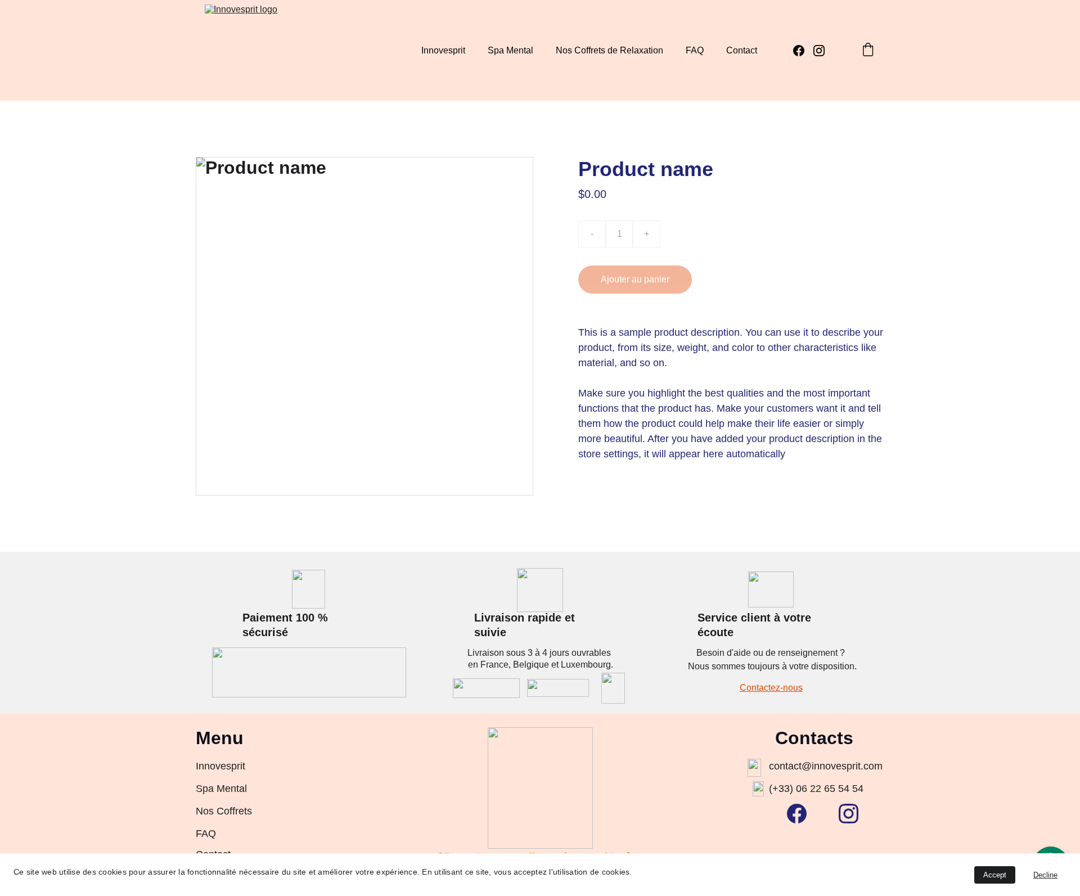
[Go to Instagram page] (819, 50)
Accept (994, 875)
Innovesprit (443, 50)
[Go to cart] (868, 50)
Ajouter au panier (635, 279)
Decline (1045, 875)
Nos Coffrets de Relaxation (609, 50)
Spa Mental (510, 50)
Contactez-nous (771, 687)
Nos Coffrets (224, 811)
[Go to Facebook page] (803, 50)
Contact (741, 50)
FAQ (695, 50)
